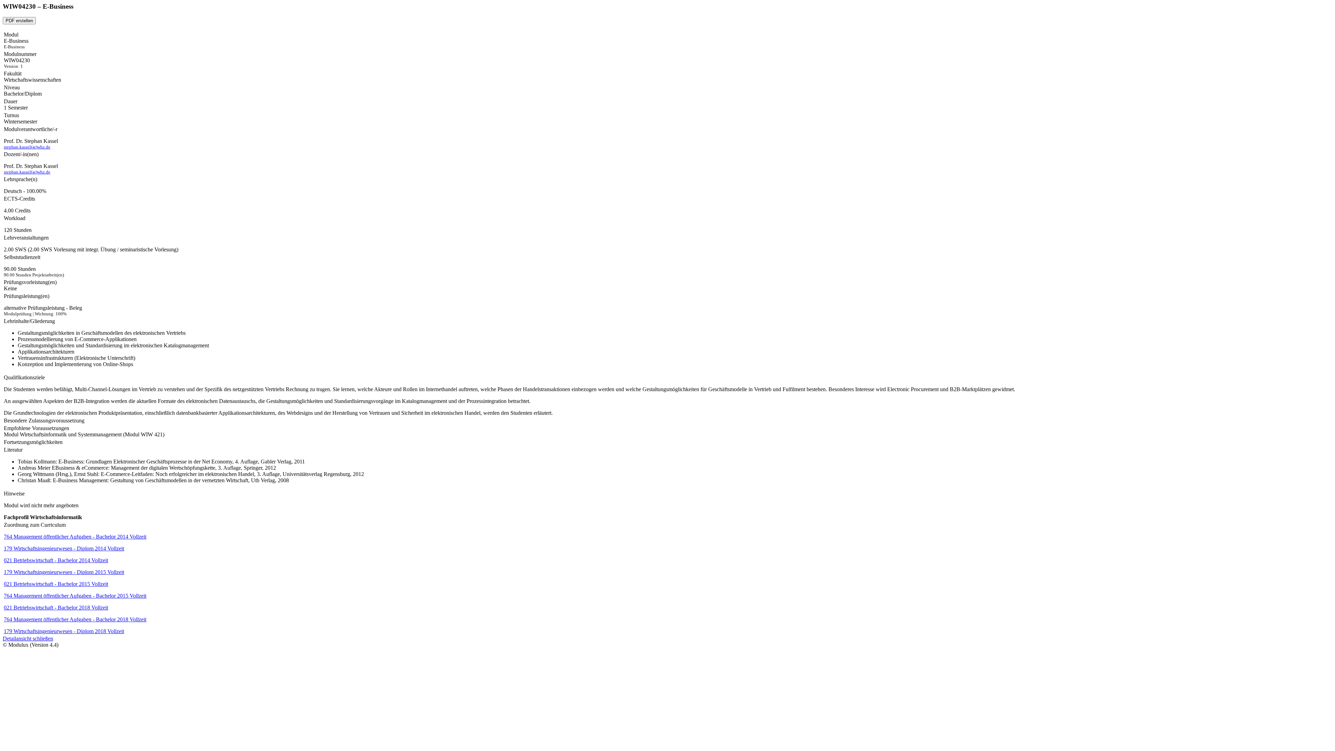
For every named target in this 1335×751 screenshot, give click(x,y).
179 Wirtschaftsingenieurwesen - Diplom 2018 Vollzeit (64, 631)
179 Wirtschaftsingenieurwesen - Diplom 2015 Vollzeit (64, 572)
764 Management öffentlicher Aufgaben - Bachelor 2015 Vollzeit (75, 596)
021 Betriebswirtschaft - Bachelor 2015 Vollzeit (56, 584)
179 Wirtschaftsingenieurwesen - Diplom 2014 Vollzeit (64, 548)
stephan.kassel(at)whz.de (27, 147)
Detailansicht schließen (28, 638)
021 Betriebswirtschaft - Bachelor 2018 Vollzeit (56, 608)
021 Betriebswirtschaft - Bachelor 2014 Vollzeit (56, 560)
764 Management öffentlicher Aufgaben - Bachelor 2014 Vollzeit (75, 537)
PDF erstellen (19, 20)
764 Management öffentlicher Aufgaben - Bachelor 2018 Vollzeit (75, 619)
